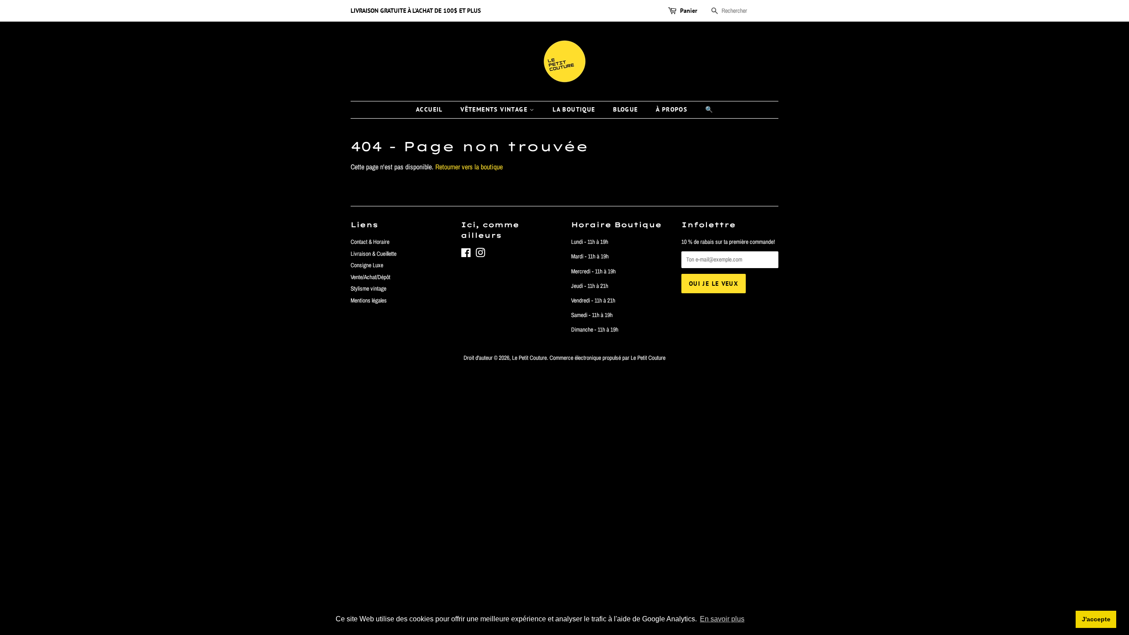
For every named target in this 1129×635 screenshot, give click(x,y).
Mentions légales (369, 300)
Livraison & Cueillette (373, 254)
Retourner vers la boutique (469, 167)
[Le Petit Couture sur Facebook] (466, 254)
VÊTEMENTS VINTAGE (495, 109)
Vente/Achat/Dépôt (370, 277)
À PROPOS (671, 109)
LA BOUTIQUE (574, 109)
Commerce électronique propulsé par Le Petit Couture (607, 358)
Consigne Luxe (367, 265)
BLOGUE (625, 109)
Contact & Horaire (370, 242)
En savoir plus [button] (722, 619)
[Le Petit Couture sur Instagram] (480, 254)
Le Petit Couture (529, 358)
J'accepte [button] (1096, 619)
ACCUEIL (429, 109)
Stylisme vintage (368, 288)
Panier (688, 11)
